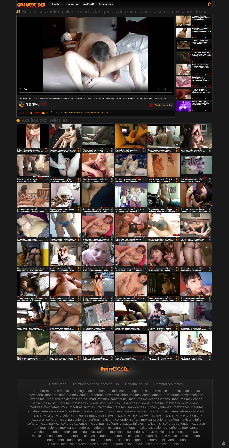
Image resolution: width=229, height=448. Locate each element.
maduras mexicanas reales (67, 399)
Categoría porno (106, 4)
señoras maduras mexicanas (100, 427)
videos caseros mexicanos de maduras (94, 113)
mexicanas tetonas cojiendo (183, 411)
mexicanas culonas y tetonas (149, 407)
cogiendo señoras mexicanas (152, 391)
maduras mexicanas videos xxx (81, 403)
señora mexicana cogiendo (66, 419)
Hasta (223, 443)
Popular (55, 4)
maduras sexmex (82, 407)
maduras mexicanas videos (149, 399)
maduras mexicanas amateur (142, 395)
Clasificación (89, 4)
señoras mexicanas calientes (145, 427)
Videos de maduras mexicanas (31, 4)
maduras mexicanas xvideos (128, 403)
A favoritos (209, 4)
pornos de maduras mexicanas (156, 415)
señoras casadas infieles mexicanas (134, 423)
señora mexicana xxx (43, 423)
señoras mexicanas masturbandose (71, 440)
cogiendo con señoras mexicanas (103, 391)
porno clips (72, 4)
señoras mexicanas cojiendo (118, 432)
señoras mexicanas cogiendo (73, 432)
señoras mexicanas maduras (131, 436)
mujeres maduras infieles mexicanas (103, 415)
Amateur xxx (66, 113)
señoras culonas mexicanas (55, 427)
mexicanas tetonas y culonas (52, 415)
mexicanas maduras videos (102, 411)
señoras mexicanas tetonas (167, 440)
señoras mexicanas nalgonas (122, 440)
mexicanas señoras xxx (142, 411)
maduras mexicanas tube (108, 399)
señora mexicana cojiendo (108, 419)
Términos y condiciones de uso (95, 384)
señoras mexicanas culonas (163, 432)
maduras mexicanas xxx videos (175, 403)
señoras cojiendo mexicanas (184, 423)
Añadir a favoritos (163, 105)
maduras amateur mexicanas (66, 395)
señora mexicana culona (148, 419)
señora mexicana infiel (185, 419)
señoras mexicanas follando (87, 436)
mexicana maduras (111, 407)
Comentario (57, 384)
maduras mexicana (105, 395)
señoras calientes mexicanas (83, 423)
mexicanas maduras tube (61, 411)
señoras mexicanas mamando (177, 436)
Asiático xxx (75, 113)
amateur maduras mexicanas (54, 391)
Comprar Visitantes (168, 384)
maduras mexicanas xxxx (48, 407)
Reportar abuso (136, 384)
